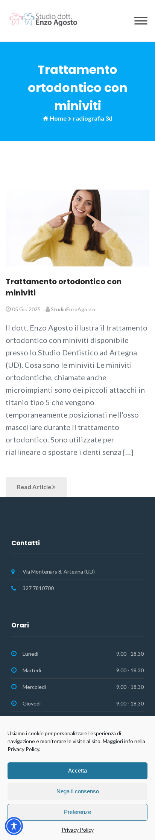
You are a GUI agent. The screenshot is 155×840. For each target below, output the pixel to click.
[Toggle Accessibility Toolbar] (14, 826)
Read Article (34, 486)
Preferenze (77, 812)
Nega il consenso (77, 791)
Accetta (77, 770)
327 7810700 (38, 588)
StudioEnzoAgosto (73, 309)
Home (58, 118)
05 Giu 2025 (26, 309)
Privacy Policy (78, 829)
